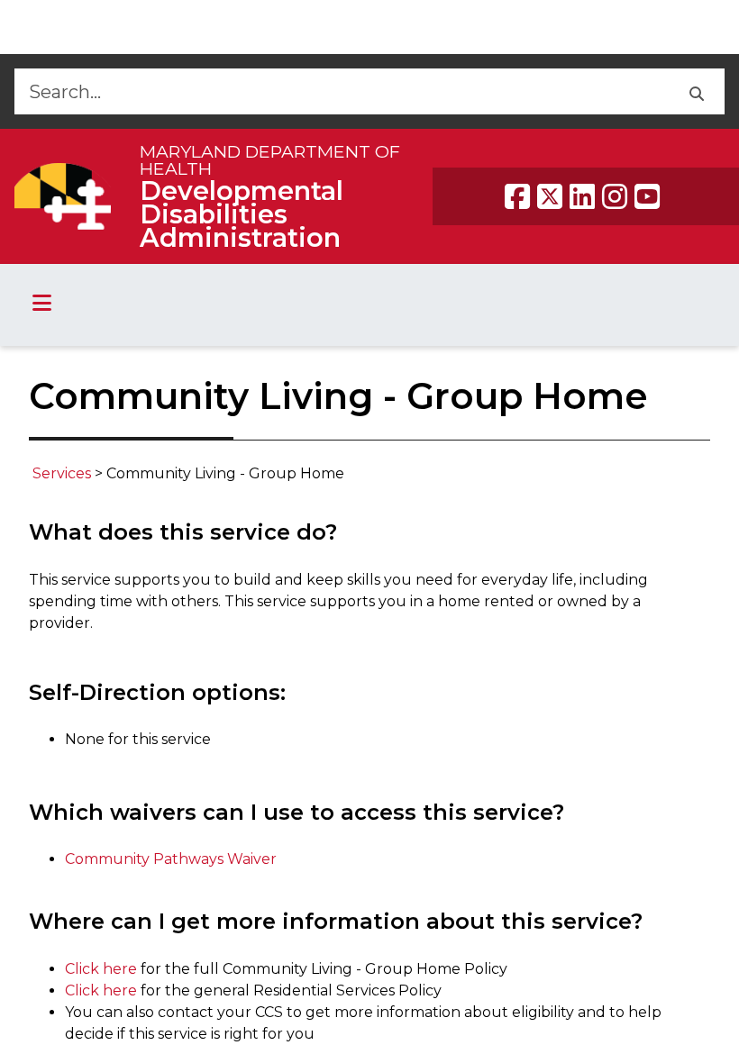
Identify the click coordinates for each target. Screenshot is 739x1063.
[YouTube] (647, 196)
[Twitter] (549, 196)
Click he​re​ (101, 968)
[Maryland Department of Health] (62, 196)
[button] (696, 91)
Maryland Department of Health (270, 160)
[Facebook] (517, 196)
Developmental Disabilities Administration (241, 214)
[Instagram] (614, 196)
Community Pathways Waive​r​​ (171, 859)
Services (63, 473)
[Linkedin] (582, 196)
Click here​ (101, 990)
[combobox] (341, 91)
